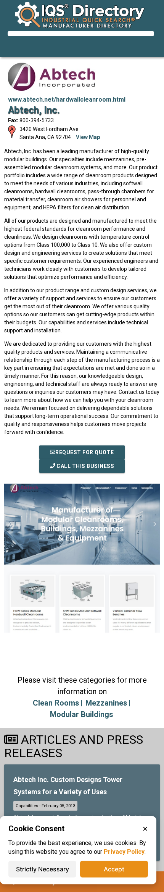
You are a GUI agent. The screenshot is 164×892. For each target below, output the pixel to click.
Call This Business (84, 466)
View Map (88, 137)
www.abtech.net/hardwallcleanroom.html (66, 99)
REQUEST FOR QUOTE (84, 452)
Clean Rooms (56, 702)
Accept (114, 869)
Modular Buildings (81, 714)
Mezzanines (106, 702)
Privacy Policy (124, 851)
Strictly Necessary (42, 869)
